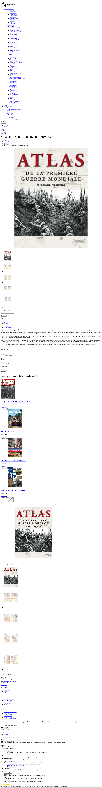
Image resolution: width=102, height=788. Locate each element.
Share (5, 321)
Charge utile (11, 63)
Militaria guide (13, 42)
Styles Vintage (11, 102)
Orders (5, 691)
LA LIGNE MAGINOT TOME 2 (13, 461)
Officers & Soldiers (14, 49)
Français (6, 125)
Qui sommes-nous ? (8, 700)
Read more (9, 765)
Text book (12, 46)
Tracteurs (10, 97)
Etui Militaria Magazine (15, 77)
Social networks (7, 774)
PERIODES (11, 10)
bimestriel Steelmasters (15, 87)
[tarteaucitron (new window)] (5, 785)
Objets (5, 105)
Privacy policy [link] (4, 745)
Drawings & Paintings (15, 27)
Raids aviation (11, 59)
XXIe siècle (12, 23)
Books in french (9, 9)
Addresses (6, 692)
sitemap (5, 704)
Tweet (5, 322)
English (5, 126)
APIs (5, 755)
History (11, 29)
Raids (9, 54)
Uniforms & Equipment (15, 31)
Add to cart (3, 315)
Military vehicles (13, 34)
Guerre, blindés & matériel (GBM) (16, 78)
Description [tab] (6, 326)
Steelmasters (11, 86)
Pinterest (6, 323)
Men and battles (13, 41)
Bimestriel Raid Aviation (15, 61)
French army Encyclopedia (16, 43)
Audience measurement (9, 761)
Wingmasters (11, 82)
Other (5, 771)
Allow (8, 754)
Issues (11, 55)
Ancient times (13, 11)
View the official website (18, 765)
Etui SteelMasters (14, 94)
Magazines (7, 53)
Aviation (12, 26)
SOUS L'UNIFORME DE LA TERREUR (16, 402)
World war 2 (12, 21)
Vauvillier (12, 51)
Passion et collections (15, 101)
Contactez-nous (7, 703)
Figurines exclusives (14, 95)
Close (2, 739)
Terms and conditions (9, 699)
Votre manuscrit (7, 701)
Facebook (6, 734)
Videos (5, 780)
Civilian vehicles (13, 35)
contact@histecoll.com (10, 681)
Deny (12, 766)
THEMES (10, 25)
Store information (5, 682)
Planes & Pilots (13, 38)
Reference (3, 349)
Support (6, 777)
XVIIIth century (13, 15)
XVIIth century (13, 14)
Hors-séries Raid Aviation (16, 62)
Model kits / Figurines (15, 30)
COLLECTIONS (12, 37)
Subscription (8, 106)
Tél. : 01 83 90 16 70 (9, 717)
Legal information (8, 697)
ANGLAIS (12, 93)
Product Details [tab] (7, 327)
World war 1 (12, 19)
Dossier (11, 74)
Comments (6, 768)
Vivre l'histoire (13, 47)
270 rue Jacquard (8, 714)
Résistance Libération (15, 50)
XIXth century (13, 17)
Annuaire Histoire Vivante (16, 73)
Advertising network (8, 758)
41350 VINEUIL (8, 716)
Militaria (10, 69)
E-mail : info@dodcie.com (10, 718)
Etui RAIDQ (13, 58)
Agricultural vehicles (14, 33)
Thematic (12, 75)
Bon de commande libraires (10, 712)
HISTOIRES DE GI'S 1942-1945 (13, 490)
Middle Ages (13, 13)
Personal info (7, 690)
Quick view (4, 407)
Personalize (55, 786)
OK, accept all (40, 786)
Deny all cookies (13, 748)
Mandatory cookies (8, 751)
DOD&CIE (6, 713)
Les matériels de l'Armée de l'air (17, 39)
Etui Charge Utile (14, 67)
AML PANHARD (7, 431)
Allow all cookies (4, 748)
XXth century (13, 22)
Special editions (13, 57)
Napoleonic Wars (14, 18)
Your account (4, 685)
